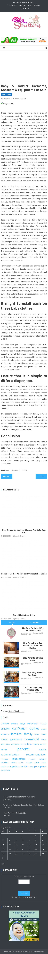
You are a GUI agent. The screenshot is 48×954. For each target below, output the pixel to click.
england (43, 729)
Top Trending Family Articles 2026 (32, 688)
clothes (34, 728)
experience (5, 734)
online (4, 749)
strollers (4, 766)
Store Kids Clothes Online (24, 615)
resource (32, 759)
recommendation (36, 754)
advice (5, 723)
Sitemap (37, 5)
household (31, 739)
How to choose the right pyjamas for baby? (8, 476)
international (15, 744)
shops (21, 762)
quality (42, 749)
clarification (19, 728)
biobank (43, 724)
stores (44, 762)
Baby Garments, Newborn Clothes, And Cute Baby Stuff (24, 531)
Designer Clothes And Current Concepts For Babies (24, 574)
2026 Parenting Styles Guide (33, 659)
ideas (43, 739)
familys (37, 734)
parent (23, 749)
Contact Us (12, 5)
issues (23, 744)
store (37, 762)
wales (31, 767)
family (28, 734)
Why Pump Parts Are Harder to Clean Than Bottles (33, 645)
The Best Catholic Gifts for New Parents (33, 629)
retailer (42, 758)
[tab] (12, 622)
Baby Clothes (6, 94)
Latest (12, 622)
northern (43, 744)
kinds (29, 743)
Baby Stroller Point (29, 897)
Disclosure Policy (25, 5)
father (4, 739)
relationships (18, 758)
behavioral (32, 723)
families (16, 734)
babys (22, 724)
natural (36, 744)
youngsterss (5, 770)
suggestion (13, 766)
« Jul (2, 864)
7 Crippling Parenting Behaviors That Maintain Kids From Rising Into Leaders (42, 476)
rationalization (10, 754)
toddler (24, 470)
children (5, 728)
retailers (5, 762)
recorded (4, 759)
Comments (36, 622)
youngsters (40, 766)
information (5, 744)
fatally (44, 734)
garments (14, 470)
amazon (14, 724)
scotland (13, 762)
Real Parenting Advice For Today (32, 673)
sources (29, 762)
